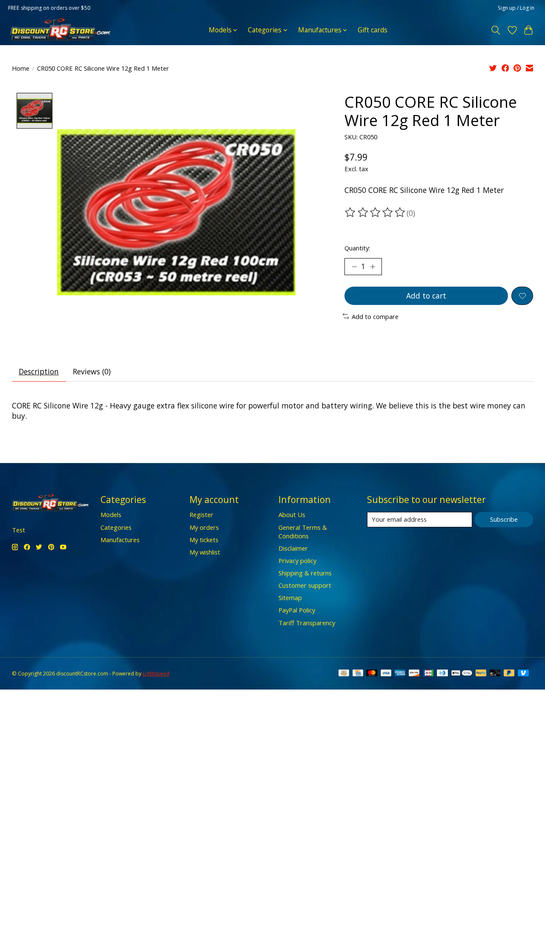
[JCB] (428, 674)
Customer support (304, 585)
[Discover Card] (414, 674)
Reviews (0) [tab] (92, 371)
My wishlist (204, 552)
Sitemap (290, 597)
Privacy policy (297, 560)
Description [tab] (39, 371)
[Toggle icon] (495, 30)
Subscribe (504, 519)
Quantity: (357, 248)
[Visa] (386, 674)
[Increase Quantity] (373, 267)
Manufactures (120, 539)
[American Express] (400, 674)
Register (201, 514)
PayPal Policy (296, 610)
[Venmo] (523, 674)
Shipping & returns (305, 573)
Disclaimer (293, 548)
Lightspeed (156, 673)
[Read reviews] (375, 212)
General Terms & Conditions (302, 531)
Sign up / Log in (516, 7)
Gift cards (372, 30)
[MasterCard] (371, 674)
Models (110, 514)
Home (20, 68)
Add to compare (375, 316)
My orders (204, 527)
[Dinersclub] (442, 674)
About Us (291, 514)
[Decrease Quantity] (354, 267)
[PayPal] (481, 674)
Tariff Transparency (306, 622)
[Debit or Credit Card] (495, 674)
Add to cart (426, 295)
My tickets (203, 539)
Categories (116, 527)
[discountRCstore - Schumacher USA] (60, 30)
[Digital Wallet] (461, 674)
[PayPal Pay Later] (509, 674)
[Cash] (343, 674)
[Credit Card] (358, 674)
